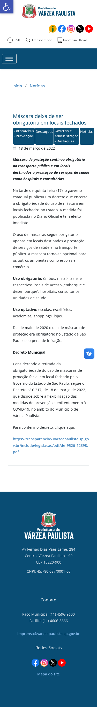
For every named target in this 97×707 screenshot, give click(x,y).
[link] (6, 6)
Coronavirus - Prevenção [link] (24, 133)
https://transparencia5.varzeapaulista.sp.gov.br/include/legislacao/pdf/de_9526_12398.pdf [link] (51, 445)
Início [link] (17, 85)
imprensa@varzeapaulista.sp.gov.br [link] (48, 633)
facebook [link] (62, 29)
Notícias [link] (37, 85)
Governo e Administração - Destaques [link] (67, 135)
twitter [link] (80, 29)
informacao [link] (53, 29)
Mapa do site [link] (48, 674)
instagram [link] (71, 29)
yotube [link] (89, 29)
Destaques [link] (44, 131)
